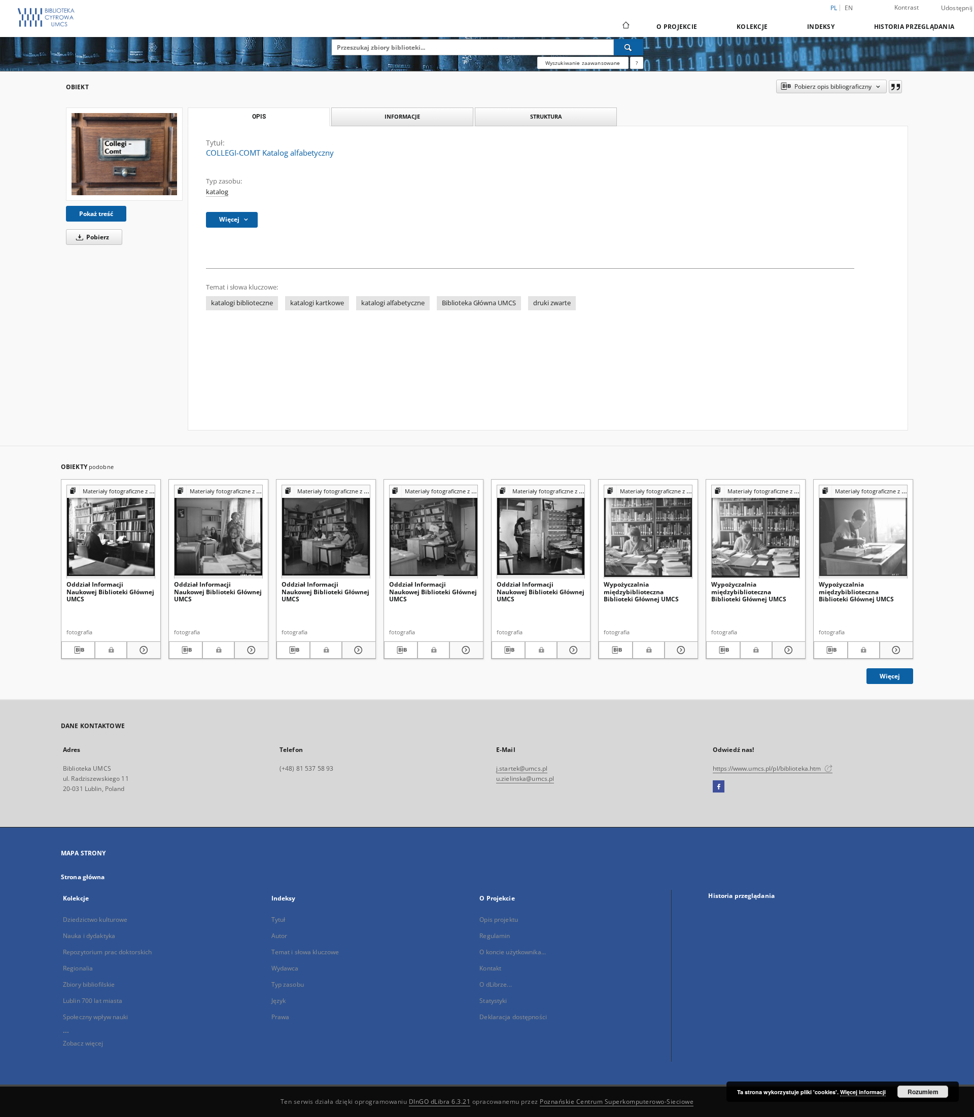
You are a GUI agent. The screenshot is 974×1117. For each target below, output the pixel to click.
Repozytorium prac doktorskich (107, 952)
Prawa (280, 1017)
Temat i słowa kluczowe (305, 952)
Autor (279, 935)
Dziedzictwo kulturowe (95, 919)
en (849, 8)
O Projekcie (676, 26)
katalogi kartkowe (317, 303)
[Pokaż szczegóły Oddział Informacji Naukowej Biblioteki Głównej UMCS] (142, 650)
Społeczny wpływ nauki (95, 1017)
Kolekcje (752, 26)
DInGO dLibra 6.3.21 (440, 1101)
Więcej (890, 676)
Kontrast (906, 7)
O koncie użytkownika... (512, 952)
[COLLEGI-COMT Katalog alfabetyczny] (124, 154)
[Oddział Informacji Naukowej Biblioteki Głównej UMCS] (111, 532)
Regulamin (494, 935)
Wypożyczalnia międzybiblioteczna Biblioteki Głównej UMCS (641, 591)
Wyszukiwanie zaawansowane (582, 62)
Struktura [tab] (546, 116)
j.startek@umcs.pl (521, 768)
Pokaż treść (96, 213)
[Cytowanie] (895, 86)
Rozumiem (923, 1091)
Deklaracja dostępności (513, 1017)
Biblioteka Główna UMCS (479, 303)
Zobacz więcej (83, 1043)
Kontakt (490, 968)
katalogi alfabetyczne (393, 303)
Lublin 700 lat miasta (93, 1000)
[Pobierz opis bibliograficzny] (78, 650)
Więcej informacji (863, 1092)
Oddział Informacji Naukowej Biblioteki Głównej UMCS (110, 591)
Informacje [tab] (402, 116)
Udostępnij (957, 8)
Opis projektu (498, 919)
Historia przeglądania (914, 26)
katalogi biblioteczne (242, 303)
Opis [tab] (259, 116)
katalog (217, 192)
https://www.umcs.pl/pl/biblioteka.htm (768, 768)
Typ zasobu (287, 984)
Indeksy (820, 26)
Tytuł (278, 919)
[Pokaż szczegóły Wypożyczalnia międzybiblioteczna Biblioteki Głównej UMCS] (680, 650)
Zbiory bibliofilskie (89, 984)
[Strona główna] (625, 26)
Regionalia (78, 968)
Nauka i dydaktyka (89, 935)
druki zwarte (552, 303)
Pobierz (97, 237)
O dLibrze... (495, 984)
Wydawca (285, 968)
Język (278, 1000)
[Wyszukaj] (628, 47)
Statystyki (493, 1000)
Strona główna (83, 877)
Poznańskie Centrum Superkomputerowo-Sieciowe (616, 1101)
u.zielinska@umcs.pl (525, 778)
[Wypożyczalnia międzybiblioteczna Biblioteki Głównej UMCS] (648, 532)
